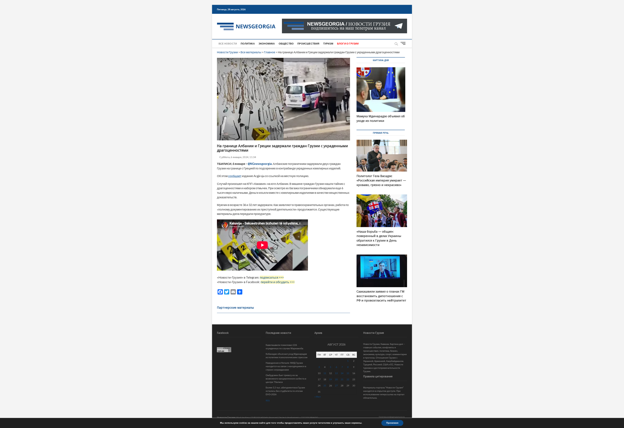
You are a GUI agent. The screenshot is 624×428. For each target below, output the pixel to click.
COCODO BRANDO (309, 417)
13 (336, 373)
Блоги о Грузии (348, 43)
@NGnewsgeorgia (260, 164)
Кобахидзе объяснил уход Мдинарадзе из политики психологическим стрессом (286, 355)
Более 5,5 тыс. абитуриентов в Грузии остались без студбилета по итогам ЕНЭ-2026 (285, 391)
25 (325, 385)
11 (325, 373)
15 (348, 373)
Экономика (267, 43)
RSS (268, 400)
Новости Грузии (226, 417)
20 (336, 379)
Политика (248, 43)
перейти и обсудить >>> (278, 282)
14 (342, 373)
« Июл (317, 396)
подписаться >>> (272, 277)
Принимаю (392, 422)
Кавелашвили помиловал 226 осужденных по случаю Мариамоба (284, 347)
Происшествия (308, 43)
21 (342, 379)
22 (348, 379)
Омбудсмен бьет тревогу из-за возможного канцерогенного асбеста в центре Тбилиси (286, 378)
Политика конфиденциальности (392, 417)
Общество (286, 43)
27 (336, 385)
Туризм (328, 43)
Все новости (228, 43)
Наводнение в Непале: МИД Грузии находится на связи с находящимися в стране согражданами (286, 366)
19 (330, 379)
